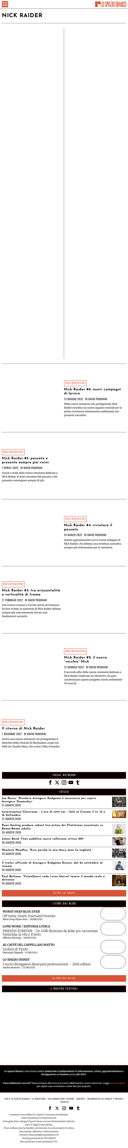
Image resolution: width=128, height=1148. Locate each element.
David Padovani (97, 399)
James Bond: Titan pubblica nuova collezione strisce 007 (43, 839)
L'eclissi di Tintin (15, 949)
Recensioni (75, 383)
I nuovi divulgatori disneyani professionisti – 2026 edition (47, 964)
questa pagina (117, 1083)
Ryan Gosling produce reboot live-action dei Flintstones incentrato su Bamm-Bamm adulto (52, 827)
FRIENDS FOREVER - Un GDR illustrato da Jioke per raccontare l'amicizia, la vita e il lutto (50, 932)
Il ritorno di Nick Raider (23, 728)
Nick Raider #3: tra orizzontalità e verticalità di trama (31, 592)
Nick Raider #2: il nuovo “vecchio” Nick (85, 659)
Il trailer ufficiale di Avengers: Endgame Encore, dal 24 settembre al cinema (52, 865)
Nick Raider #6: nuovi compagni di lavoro (92, 391)
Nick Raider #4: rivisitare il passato (88, 527)
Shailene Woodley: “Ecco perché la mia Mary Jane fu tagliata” (47, 850)
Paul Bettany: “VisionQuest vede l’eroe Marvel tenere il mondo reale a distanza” (53, 878)
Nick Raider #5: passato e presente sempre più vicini (25, 460)
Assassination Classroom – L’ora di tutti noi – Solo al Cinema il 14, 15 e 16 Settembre (53, 814)
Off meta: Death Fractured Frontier (29, 916)
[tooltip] (50, 782)
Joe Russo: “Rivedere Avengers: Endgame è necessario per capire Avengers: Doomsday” (49, 800)
